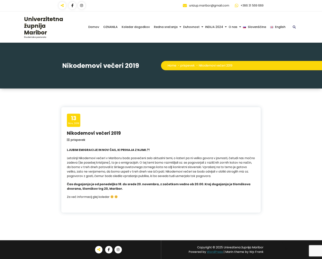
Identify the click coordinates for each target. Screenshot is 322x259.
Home (172, 65)
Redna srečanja (166, 27)
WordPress (215, 252)
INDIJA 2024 (214, 27)
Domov (93, 27)
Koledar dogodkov (136, 27)
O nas (233, 27)
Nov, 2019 (73, 120)
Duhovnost (191, 27)
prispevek (187, 65)
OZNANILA (110, 27)
